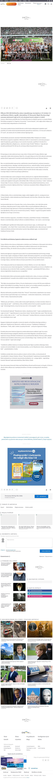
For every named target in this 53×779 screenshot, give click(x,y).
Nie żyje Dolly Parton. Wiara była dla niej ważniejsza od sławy (26, 528)
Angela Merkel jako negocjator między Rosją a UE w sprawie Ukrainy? (39, 662)
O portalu (5, 775)
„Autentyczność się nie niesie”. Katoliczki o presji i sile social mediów (6, 605)
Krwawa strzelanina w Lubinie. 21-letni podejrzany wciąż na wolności (39, 684)
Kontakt (22, 775)
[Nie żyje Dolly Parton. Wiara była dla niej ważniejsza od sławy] (26, 519)
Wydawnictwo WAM (16, 772)
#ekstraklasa (9, 507)
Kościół (29, 708)
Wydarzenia (21, 3)
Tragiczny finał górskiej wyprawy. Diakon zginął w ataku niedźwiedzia (12, 662)
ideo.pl (28, 777)
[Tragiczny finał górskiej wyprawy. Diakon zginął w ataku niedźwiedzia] (13, 651)
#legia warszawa (19, 507)
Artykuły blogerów (7, 748)
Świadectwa (17, 748)
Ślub (4, 750)
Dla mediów (27, 775)
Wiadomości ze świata (23, 529)
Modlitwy (28, 750)
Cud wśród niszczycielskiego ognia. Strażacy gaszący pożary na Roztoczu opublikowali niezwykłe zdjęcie (40, 640)
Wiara (19, 4)
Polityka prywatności (16, 775)
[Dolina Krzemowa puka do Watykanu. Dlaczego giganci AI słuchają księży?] (39, 696)
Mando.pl (26, 772)
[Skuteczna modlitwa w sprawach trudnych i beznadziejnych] (19, 566)
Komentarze (28, 3)
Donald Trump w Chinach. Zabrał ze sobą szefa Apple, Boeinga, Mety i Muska (13, 684)
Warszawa (39, 3)
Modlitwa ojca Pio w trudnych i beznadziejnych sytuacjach (5, 595)
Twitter (49, 0)
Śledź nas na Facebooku (36, 590)
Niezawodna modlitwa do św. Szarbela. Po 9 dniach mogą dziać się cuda (6, 585)
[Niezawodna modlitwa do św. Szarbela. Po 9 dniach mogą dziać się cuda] (19, 587)
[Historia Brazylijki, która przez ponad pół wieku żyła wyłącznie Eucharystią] (44, 519)
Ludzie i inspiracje (41, 748)
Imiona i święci (18, 750)
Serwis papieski (7, 746)
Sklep (29, 0)
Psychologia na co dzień (31, 748)
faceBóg (24, 0)
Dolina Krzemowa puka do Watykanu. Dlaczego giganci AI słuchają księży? (38, 707)
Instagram (51, 0)
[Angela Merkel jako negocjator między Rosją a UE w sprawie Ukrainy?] (39, 651)
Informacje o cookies (37, 775)
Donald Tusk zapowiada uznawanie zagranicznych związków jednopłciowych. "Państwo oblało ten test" (12, 707)
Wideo (40, 739)
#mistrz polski (29, 507)
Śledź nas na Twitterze (36, 593)
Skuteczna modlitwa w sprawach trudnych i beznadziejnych (6, 564)
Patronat (44, 775)
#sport (2, 507)
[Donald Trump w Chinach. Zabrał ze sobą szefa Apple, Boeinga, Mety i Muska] (13, 674)
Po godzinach (30, 736)
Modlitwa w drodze (13, 0)
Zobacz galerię (46, 58)
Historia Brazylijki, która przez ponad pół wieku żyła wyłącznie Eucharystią (44, 528)
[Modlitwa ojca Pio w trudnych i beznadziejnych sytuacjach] (19, 597)
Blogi (20, 0)
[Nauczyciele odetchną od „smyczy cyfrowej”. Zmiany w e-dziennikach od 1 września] (9, 519)
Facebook (47, 0)
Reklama (31, 775)
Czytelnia (18, 739)
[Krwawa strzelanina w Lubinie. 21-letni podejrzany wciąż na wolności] (39, 674)
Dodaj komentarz (46, 551)
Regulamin (9, 775)
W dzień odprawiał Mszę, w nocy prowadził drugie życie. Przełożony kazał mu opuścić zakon (6, 575)
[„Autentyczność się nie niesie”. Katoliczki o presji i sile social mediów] (19, 607)
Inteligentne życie (43, 736)
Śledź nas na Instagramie (37, 596)
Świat (4, 58)
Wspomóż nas (43, 496)
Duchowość (17, 746)
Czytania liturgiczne (30, 746)
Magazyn (6, 0)
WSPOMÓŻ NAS (34, 768)
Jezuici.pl (5, 772)
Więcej (34, 3)
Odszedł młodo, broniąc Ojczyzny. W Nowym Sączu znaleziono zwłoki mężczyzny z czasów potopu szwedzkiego (12, 640)
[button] (45, 4)
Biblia (2, 0)
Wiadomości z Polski (5, 529)
